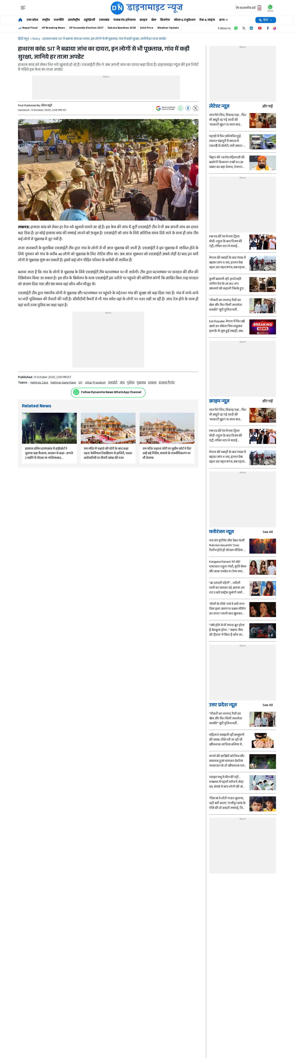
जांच (122, 383)
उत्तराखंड (104, 20)
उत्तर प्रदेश (32, 20)
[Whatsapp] (76, 392)
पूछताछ (141, 383)
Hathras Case (39, 383)
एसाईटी (112, 383)
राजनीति (59, 20)
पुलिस (130, 383)
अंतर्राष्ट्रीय (74, 20)
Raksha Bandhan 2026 (122, 28)
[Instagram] (274, 28)
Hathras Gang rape (63, 383)
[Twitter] (195, 108)
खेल (153, 20)
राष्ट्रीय (46, 20)
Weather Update (168, 28)
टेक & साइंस (207, 20)
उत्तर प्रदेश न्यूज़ (223, 706)
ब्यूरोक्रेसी (89, 20)
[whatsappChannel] (270, 7)
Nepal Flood (30, 28)
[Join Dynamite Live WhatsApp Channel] (236, 28)
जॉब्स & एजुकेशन (184, 20)
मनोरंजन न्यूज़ (221, 532)
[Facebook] (188, 108)
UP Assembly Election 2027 (86, 28)
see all (268, 532)
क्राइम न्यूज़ (219, 402)
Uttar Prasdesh (95, 383)
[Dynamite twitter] (244, 28)
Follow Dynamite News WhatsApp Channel (111, 392)
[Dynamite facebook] (268, 28)
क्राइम (143, 20)
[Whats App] (180, 108)
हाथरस (152, 383)
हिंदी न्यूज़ (23, 39)
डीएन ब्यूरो (46, 105)
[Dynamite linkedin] (252, 28)
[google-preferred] (166, 108)
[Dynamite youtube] (260, 28)
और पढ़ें (267, 107)
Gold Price (146, 28)
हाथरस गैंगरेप (167, 383)
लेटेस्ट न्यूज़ (219, 107)
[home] (20, 20)
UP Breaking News (53, 28)
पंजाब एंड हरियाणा (124, 20)
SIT (80, 383)
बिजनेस (165, 20)
